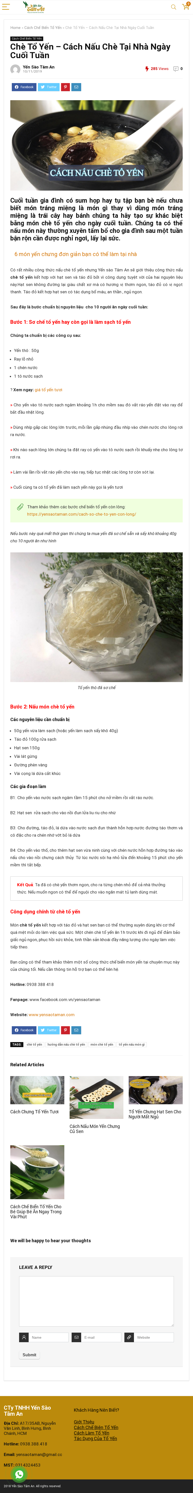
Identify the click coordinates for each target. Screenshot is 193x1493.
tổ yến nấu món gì (131, 1044)
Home (15, 27)
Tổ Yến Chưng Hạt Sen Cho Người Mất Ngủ (155, 1114)
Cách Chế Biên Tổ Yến (96, 1427)
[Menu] (6, 7)
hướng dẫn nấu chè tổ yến (66, 1044)
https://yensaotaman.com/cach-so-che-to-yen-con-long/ (81, 514)
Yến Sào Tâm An (39, 66)
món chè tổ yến (101, 1044)
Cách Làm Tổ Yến (91, 1433)
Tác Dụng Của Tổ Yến (95, 1438)
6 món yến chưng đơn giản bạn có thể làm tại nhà (76, 254)
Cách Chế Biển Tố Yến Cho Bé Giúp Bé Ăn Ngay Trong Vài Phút (36, 1211)
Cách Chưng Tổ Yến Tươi (34, 1111)
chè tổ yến (34, 1044)
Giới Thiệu (84, 1422)
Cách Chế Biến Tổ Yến (43, 27)
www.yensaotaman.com (52, 1014)
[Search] (174, 7)
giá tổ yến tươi (48, 389)
